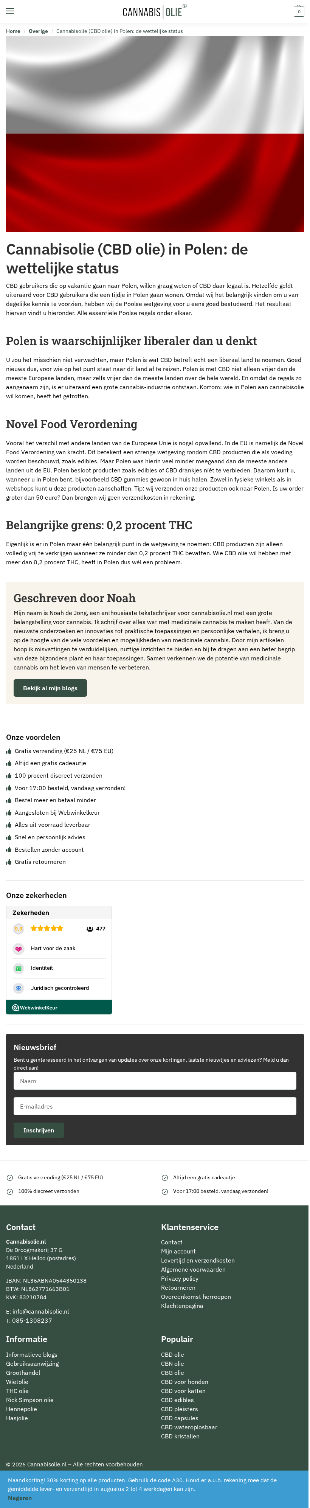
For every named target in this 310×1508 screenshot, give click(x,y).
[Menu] (17, 11)
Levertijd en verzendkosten (198, 1260)
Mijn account (178, 1251)
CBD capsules (179, 1418)
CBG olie (172, 1372)
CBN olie (172, 1363)
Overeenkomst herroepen (196, 1296)
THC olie (17, 1391)
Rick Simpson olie (30, 1400)
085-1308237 (32, 1320)
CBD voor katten (183, 1391)
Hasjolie (17, 1418)
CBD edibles (177, 1400)
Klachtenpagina (182, 1305)
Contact (172, 1242)
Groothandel (23, 1372)
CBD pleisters (179, 1409)
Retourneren (178, 1287)
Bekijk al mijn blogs (50, 688)
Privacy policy (179, 1278)
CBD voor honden (184, 1381)
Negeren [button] (20, 1498)
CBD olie (172, 1354)
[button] (298, 11)
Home (13, 31)
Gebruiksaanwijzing (32, 1363)
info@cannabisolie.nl (40, 1311)
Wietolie (17, 1381)
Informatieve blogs (31, 1354)
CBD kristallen (180, 1436)
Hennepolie (21, 1409)
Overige (38, 31)
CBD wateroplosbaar (189, 1427)
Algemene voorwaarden (193, 1269)
